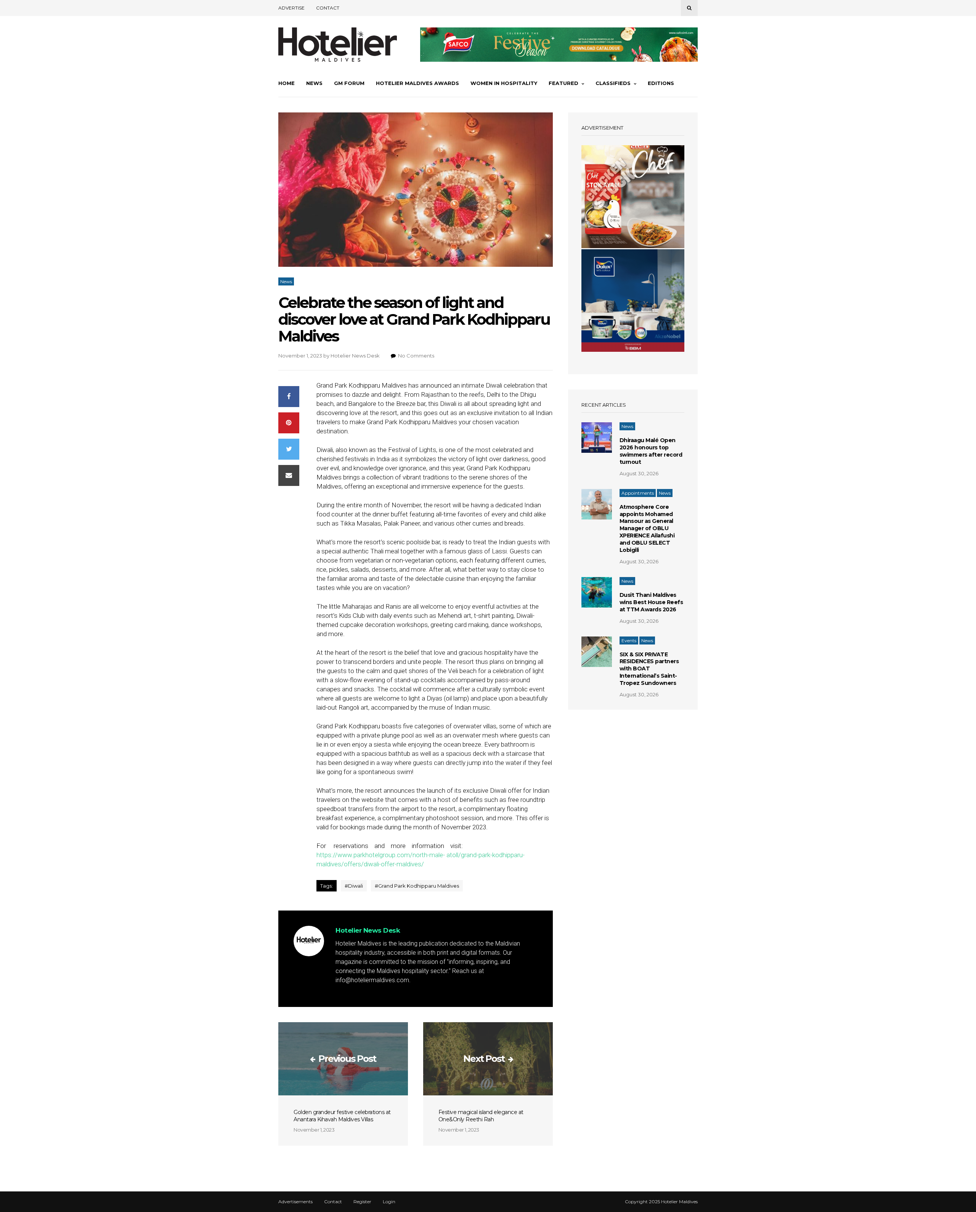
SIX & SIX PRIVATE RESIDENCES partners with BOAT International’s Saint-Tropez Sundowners (649, 669)
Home (286, 83)
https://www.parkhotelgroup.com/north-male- (380, 855)
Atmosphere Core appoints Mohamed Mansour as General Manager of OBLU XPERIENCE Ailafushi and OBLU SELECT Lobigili (647, 528)
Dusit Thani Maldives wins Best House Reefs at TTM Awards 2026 (651, 602)
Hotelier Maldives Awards (417, 83)
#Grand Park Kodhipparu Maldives (417, 886)
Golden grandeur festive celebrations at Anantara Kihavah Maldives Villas (342, 1116)
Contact (327, 8)
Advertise (291, 8)
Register (362, 1201)
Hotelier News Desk (355, 356)
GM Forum (349, 83)
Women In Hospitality (503, 83)
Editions (661, 83)
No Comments (416, 356)
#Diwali (354, 886)
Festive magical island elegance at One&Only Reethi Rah (480, 1116)
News (314, 83)
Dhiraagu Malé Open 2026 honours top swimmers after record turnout (651, 451)
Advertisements (295, 1201)
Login (389, 1201)
